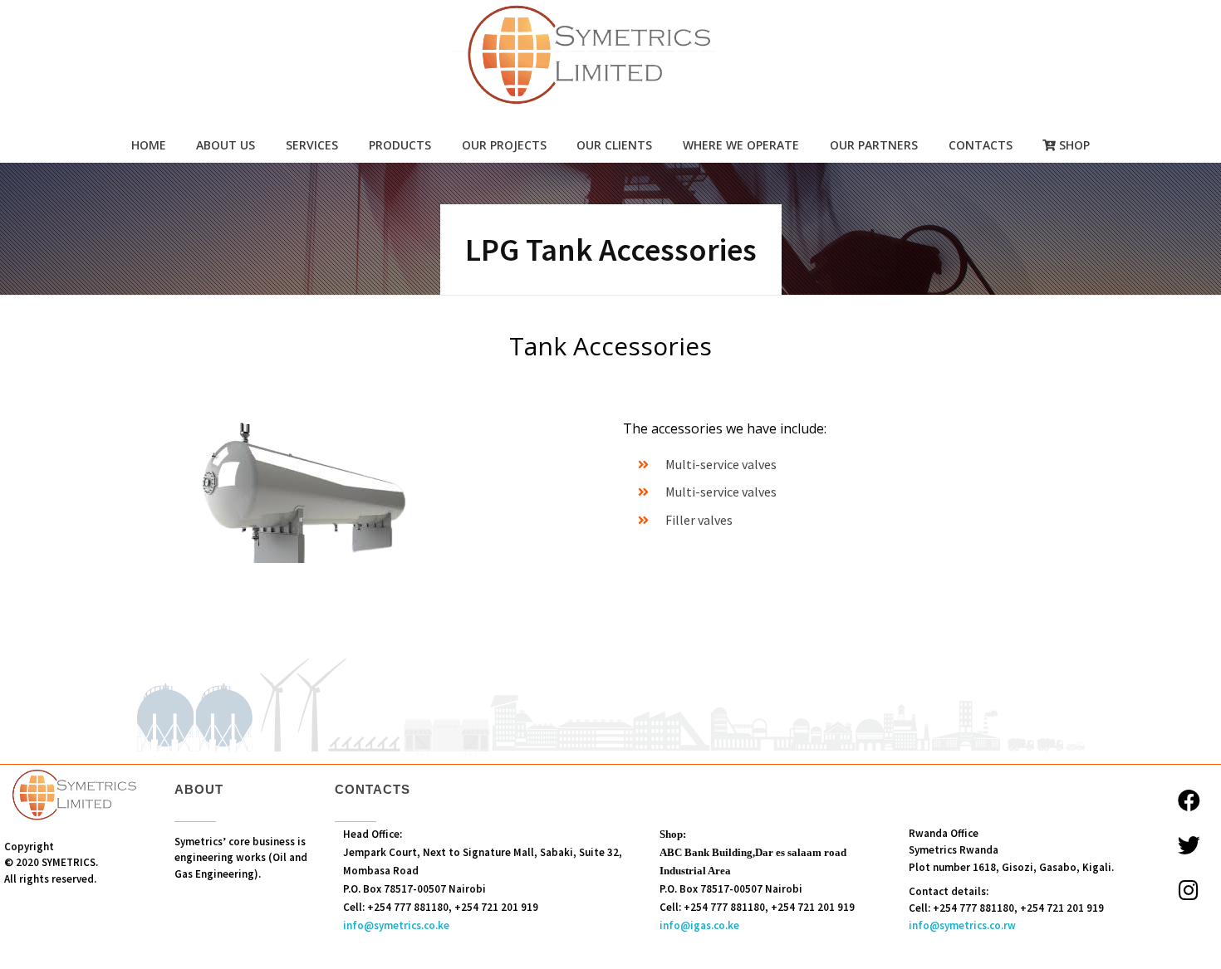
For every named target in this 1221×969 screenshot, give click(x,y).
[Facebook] (1188, 799)
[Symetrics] (610, 56)
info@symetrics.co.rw (962, 925)
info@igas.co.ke (699, 925)
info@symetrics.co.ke (396, 925)
